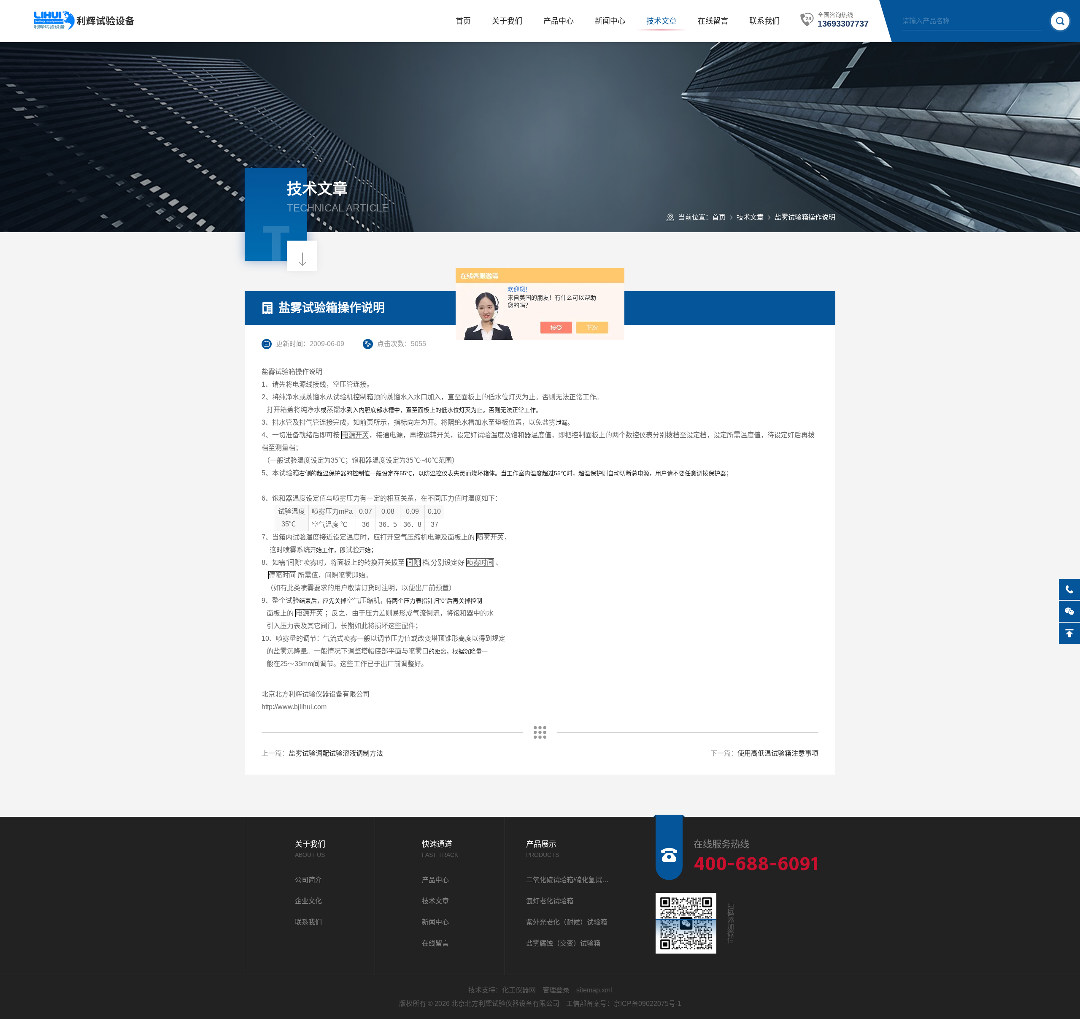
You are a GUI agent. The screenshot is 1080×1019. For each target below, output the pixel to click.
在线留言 (713, 21)
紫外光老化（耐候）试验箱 (566, 922)
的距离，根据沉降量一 (448, 651)
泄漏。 (557, 422)
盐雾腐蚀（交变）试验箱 (563, 943)
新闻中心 (610, 21)
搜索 (1060, 21)
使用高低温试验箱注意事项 (777, 753)
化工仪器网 (519, 990)
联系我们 (764, 21)
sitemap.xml (594, 990)
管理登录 (556, 990)
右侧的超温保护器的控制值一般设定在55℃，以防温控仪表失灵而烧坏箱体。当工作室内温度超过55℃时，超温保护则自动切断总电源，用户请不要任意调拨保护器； (505, 473)
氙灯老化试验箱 (549, 901)
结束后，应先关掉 (316, 600)
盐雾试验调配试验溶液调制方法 (336, 753)
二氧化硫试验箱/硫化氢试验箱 (569, 879)
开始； (361, 550)
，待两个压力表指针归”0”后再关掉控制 (414, 600)
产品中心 (558, 21)
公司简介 (308, 879)
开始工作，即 (314, 550)
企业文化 (308, 901)
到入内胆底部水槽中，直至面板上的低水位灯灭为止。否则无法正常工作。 (434, 410)
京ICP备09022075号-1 (647, 1003)
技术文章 (661, 21)
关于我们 (507, 21)
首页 (463, 21)
